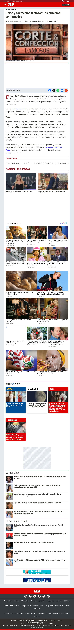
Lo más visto (12, 472)
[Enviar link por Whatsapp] (57, 90)
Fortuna (34, 601)
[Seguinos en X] (34, 596)
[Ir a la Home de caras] (11, 5)
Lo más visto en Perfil (17, 521)
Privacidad (41, 613)
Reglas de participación (61, 613)
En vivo (66, 5)
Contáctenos (31, 613)
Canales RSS (9, 613)
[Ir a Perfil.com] (66, 2)
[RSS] (43, 596)
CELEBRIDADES (10, 9)
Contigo (23, 606)
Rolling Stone (49, 606)
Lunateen (59, 601)
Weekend (42, 601)
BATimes (67, 601)
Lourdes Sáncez (38, 163)
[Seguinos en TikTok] (39, 596)
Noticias (17, 601)
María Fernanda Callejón (13, 163)
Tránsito (37, 616)
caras (58, 389)
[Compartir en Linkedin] (62, 90)
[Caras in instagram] (25, 596)
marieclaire (37, 389)
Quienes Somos (20, 613)
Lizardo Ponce (50, 163)
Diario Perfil (8, 601)
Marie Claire (25, 601)
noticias (16, 389)
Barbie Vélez (27, 163)
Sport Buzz (59, 606)
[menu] (5, 4)
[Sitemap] (48, 596)
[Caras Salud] (37, 574)
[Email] (66, 90)
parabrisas (16, 420)
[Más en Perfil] (16, 384)
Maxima (37, 609)
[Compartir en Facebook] (49, 90)
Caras (17, 606)
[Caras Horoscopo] (37, 582)
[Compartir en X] (53, 90)
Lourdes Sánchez (19, 109)
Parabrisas (50, 601)
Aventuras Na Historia (35, 606)
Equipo (49, 613)
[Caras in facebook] (30, 596)
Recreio (67, 606)
